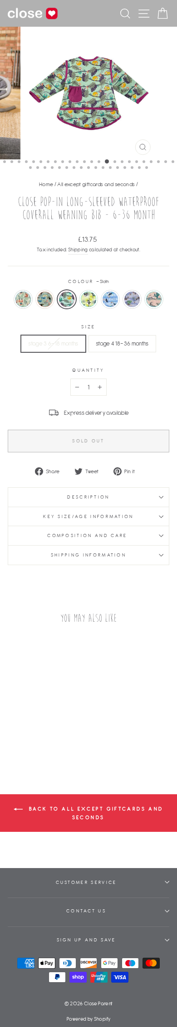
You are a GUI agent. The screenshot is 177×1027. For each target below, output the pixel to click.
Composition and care (88, 535)
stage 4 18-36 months (122, 343)
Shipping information (88, 555)
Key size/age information (88, 516)
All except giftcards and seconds (96, 184)
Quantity (88, 370)
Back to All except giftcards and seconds (94, 813)
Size (88, 327)
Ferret (154, 299)
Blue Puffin (110, 299)
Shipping (78, 249)
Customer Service (86, 882)
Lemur (88, 299)
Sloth (67, 299)
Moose (132, 299)
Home (46, 184)
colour (88, 281)
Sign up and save (86, 940)
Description (88, 497)
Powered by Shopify (88, 1019)
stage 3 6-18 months (53, 343)
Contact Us (86, 911)
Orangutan (23, 299)
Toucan (45, 299)
